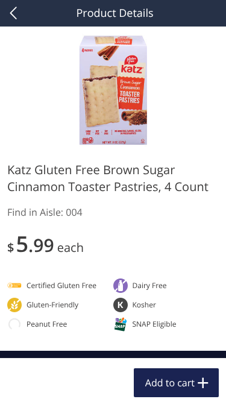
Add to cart (170, 382)
